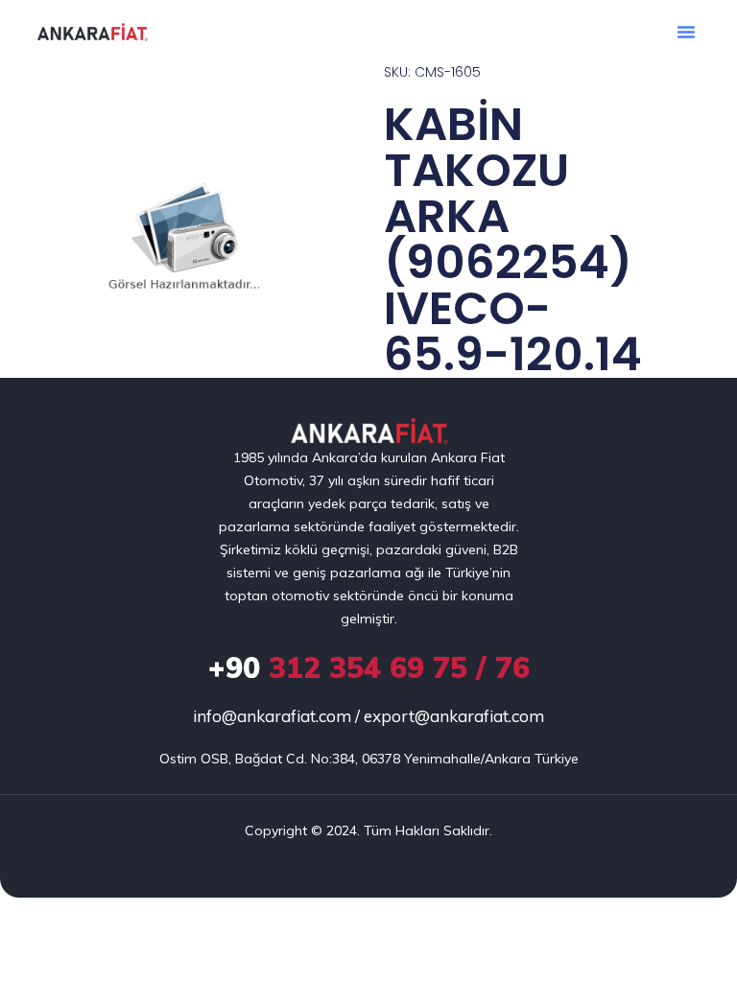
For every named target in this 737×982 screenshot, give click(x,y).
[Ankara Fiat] (369, 432)
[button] (686, 31)
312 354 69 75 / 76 (369, 667)
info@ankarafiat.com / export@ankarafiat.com (368, 716)
